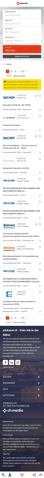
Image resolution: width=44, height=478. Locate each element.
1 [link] (7, 71)
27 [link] (23, 71)
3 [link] (15, 71)
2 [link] (11, 71)
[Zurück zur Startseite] (13, 412)
